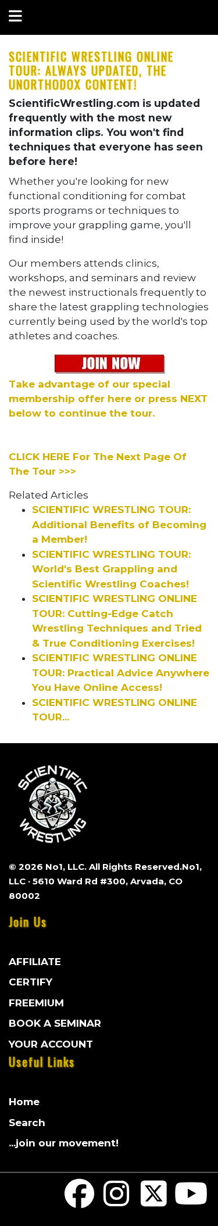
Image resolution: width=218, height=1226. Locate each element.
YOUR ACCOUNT (51, 1044)
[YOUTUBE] (190, 1201)
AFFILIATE (35, 961)
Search (27, 1122)
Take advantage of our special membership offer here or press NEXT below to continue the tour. (108, 398)
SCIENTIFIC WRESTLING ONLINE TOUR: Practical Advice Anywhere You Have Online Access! (120, 672)
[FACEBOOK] (79, 1201)
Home (24, 1101)
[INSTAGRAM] (116, 1201)
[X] (154, 1201)
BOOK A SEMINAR (55, 1023)
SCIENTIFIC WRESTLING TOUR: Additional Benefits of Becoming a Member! (119, 524)
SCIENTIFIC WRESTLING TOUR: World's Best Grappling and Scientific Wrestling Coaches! (111, 569)
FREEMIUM (36, 1003)
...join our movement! (64, 1143)
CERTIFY (30, 982)
